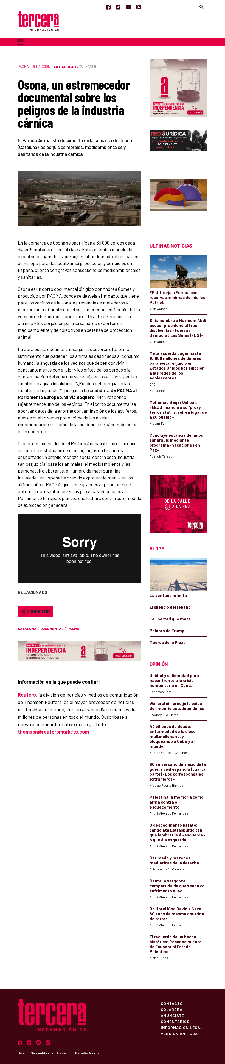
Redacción (41, 66)
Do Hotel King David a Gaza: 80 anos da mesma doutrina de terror (177, 913)
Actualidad (64, 66)
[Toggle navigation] (20, 42)
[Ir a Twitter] (118, 7)
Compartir (37, 611)
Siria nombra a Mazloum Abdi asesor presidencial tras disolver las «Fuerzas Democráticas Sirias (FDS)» (178, 328)
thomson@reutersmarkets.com (53, 732)
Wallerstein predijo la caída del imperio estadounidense (177, 706)
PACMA (23, 66)
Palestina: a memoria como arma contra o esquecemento (177, 802)
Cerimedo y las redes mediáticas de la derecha (174, 860)
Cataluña (27, 628)
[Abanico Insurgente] (178, 201)
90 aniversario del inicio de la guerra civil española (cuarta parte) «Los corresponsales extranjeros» (178, 771)
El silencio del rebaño (170, 607)
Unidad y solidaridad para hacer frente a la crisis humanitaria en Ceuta (174, 680)
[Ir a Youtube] (128, 7)
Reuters (27, 695)
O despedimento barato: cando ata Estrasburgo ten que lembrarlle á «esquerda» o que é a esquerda (177, 832)
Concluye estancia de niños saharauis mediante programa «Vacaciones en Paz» (176, 442)
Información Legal (182, 1027)
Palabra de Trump (167, 630)
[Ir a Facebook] (108, 7)
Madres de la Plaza (168, 642)
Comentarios (175, 1021)
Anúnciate (172, 1015)
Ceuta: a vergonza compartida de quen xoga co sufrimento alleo (177, 885)
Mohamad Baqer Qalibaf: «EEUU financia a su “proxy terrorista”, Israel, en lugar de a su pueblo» (178, 409)
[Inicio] (38, 20)
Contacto (172, 1003)
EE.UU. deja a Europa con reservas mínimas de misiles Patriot (177, 297)
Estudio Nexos (87, 1053)
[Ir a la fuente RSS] (138, 7)
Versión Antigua (179, 1033)
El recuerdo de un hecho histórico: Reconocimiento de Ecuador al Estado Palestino (176, 944)
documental (52, 628)
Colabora (171, 1009)
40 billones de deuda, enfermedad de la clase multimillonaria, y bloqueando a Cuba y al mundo (173, 736)
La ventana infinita (168, 595)
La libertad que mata (170, 618)
